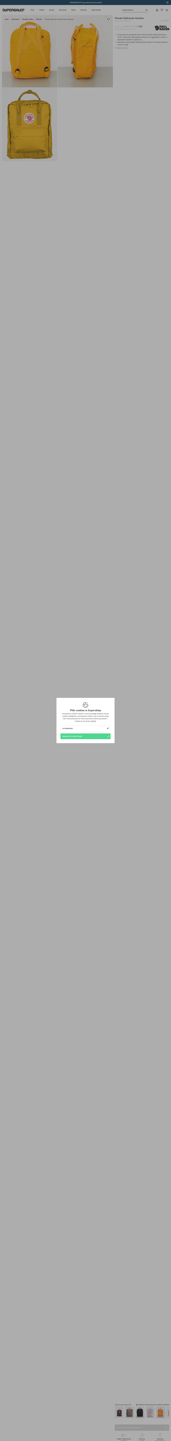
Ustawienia (67, 728)
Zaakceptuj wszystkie (72, 736)
